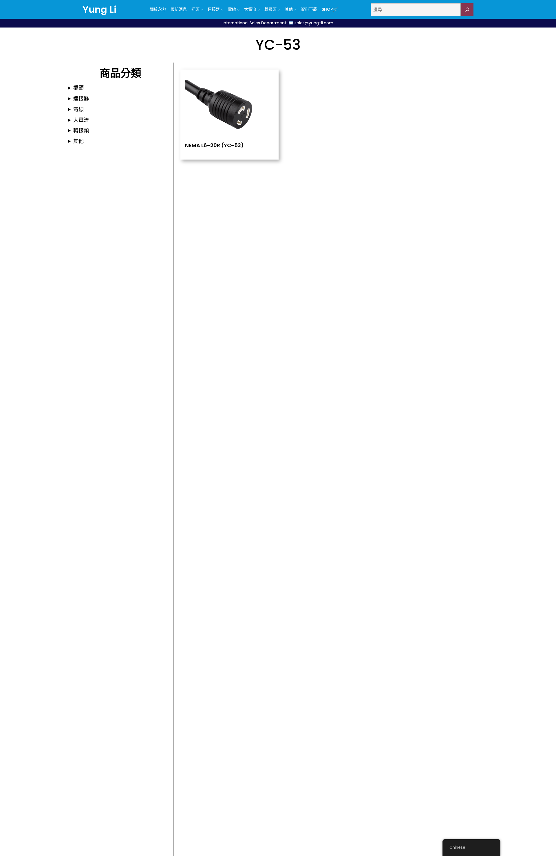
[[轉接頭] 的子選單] (278, 9)
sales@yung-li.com (314, 23)
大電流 (81, 120)
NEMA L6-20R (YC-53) (214, 145)
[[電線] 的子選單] (238, 9)
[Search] (467, 9)
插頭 (78, 88)
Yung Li (100, 9)
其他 (78, 141)
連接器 (81, 98)
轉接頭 (81, 130)
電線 (78, 109)
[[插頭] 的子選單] (202, 9)
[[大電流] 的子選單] (258, 9)
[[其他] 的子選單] (295, 9)
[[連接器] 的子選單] (222, 9)
